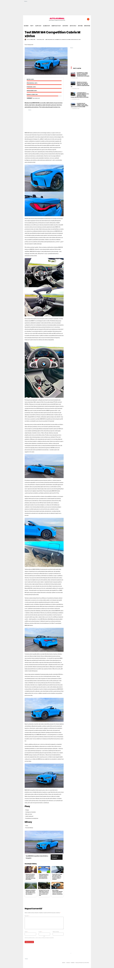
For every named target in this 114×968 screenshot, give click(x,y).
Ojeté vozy (38, 25)
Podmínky (73, 962)
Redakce (68, 962)
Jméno (26, 931)
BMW (46, 39)
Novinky (26, 25)
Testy (31, 25)
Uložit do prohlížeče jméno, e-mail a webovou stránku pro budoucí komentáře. (39, 937)
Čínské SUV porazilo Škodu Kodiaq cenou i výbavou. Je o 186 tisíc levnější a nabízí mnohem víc (80, 84)
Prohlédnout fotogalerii (55, 857)
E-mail (40, 931)
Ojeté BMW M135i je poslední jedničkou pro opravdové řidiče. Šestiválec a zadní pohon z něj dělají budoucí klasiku (80, 95)
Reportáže (87, 25)
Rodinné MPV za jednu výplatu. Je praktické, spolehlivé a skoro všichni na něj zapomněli (83, 74)
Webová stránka (56, 931)
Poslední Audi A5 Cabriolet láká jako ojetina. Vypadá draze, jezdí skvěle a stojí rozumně (79, 105)
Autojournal (57, 18)
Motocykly (73, 25)
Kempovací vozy (56, 25)
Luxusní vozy (64, 39)
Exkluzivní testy (51, 39)
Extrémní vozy (58, 39)
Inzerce (63, 962)
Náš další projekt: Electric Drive (82, 962)
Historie (80, 25)
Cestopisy (65, 25)
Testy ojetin (77, 68)
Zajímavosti (46, 25)
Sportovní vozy (74, 39)
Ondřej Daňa (32, 39)
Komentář (27, 915)
